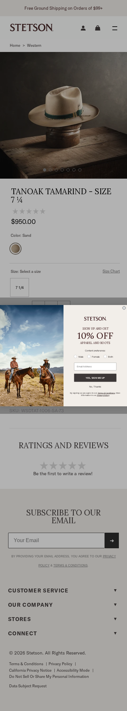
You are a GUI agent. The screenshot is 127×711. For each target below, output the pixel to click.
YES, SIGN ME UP (95, 377)
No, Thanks (95, 386)
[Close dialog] (124, 308)
